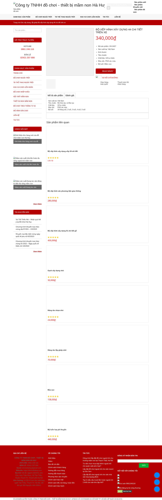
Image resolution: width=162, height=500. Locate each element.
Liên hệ (117, 17)
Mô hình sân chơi (20, 111)
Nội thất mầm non (21, 96)
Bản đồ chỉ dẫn (53, 464)
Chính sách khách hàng (57, 467)
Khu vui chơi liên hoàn (90, 17)
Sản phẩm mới (140, 2)
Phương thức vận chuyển (57, 477)
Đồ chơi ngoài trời (44, 17)
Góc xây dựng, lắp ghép (29, 22)
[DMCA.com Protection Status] (133, 491)
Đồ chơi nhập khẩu (21, 92)
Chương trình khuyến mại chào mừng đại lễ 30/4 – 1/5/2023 (27, 228)
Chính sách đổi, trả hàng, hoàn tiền (61, 483)
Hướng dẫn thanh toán (56, 473)
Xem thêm (37, 204)
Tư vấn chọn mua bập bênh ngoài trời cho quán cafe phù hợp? (97, 465)
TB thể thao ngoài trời (65, 17)
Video (50, 461)
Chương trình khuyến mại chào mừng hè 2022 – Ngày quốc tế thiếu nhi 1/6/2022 (27, 243)
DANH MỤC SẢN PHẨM (21, 17)
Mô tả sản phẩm (55, 95)
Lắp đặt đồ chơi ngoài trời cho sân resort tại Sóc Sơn (98, 470)
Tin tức (106, 17)
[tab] (55, 95)
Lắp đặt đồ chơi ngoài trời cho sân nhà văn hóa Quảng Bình (97, 476)
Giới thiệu (51, 458)
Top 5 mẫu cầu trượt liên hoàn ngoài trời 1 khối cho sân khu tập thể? (98, 481)
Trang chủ (16, 22)
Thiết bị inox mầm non (22, 101)
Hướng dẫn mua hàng (56, 470)
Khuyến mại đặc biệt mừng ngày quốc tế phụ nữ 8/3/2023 (28, 235)
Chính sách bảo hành (56, 486)
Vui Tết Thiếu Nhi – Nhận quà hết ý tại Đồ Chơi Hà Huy (28, 221)
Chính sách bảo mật (55, 480)
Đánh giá (70, 95)
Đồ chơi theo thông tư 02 (24, 106)
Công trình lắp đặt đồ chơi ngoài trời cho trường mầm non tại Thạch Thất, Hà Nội (98, 459)
